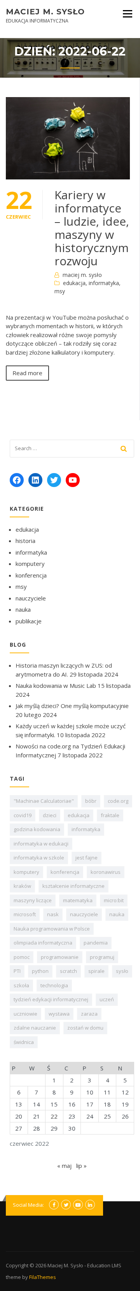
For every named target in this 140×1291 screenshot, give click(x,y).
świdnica (24, 1042)
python (40, 970)
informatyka (104, 283)
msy (59, 291)
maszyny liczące (33, 900)
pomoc (22, 956)
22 (54, 1116)
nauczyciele (31, 598)
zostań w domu (85, 1027)
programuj (102, 956)
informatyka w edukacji (41, 843)
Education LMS (104, 1265)
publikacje (29, 621)
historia (25, 541)
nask (53, 914)
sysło (122, 970)
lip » (81, 1165)
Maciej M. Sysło (45, 11)
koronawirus (106, 871)
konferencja (31, 575)
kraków (22, 885)
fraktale (110, 815)
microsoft (25, 914)
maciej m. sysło (82, 274)
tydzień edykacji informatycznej (51, 999)
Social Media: (28, 1204)
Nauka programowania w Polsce (52, 928)
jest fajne (86, 857)
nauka (23, 609)
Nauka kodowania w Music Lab (56, 685)
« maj (64, 1165)
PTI (17, 970)
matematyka (78, 900)
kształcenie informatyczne (73, 885)
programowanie (60, 956)
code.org (118, 800)
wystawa (59, 1013)
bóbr (90, 800)
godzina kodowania (37, 829)
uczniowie (25, 1013)
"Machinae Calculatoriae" (44, 800)
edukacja (74, 283)
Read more (27, 373)
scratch (68, 970)
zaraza (89, 1013)
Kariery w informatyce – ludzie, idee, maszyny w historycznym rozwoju (91, 228)
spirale (96, 970)
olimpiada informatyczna (43, 942)
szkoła (21, 985)
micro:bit (114, 900)
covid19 (23, 815)
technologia (54, 985)
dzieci (49, 815)
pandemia (96, 942)
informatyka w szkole (39, 857)
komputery (30, 563)
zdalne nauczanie (35, 1027)
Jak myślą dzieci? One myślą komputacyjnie (72, 706)
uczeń (107, 999)
